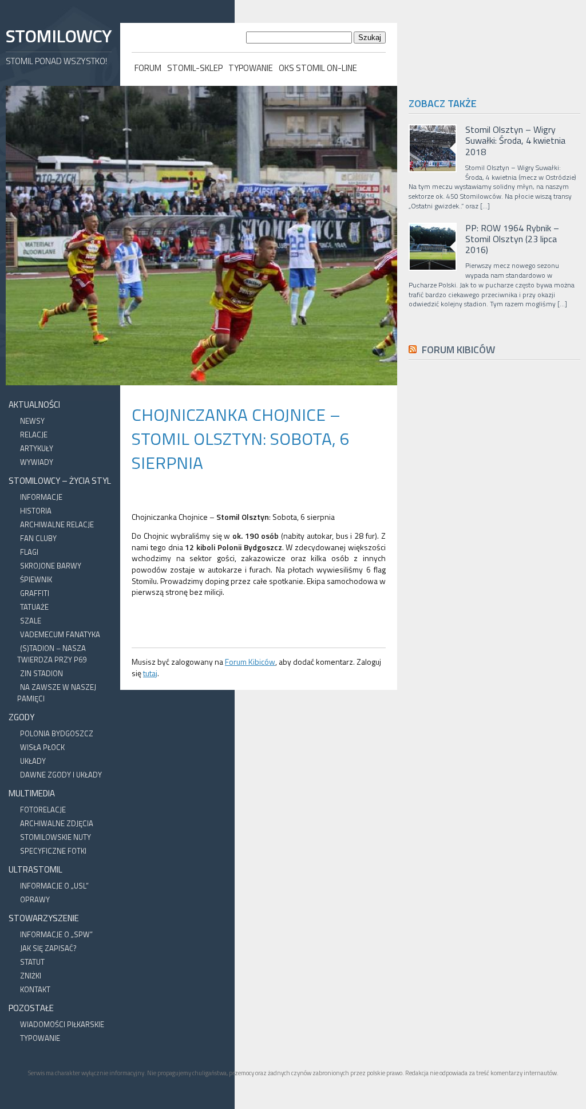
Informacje (41, 497)
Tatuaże (34, 607)
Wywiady (36, 462)
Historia (36, 510)
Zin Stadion (41, 673)
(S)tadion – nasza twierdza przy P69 (51, 653)
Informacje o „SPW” (56, 934)
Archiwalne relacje (57, 524)
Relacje (33, 434)
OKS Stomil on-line (318, 67)
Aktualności (34, 404)
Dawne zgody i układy (61, 774)
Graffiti (34, 593)
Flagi (29, 552)
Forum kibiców (458, 349)
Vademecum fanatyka (60, 634)
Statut (32, 962)
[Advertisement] (494, 626)
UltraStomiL (35, 869)
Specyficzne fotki (53, 851)
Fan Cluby (38, 538)
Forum (147, 67)
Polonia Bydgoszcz (56, 733)
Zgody (21, 717)
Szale (30, 620)
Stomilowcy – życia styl (60, 480)
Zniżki (30, 975)
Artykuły (36, 448)
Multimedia (32, 793)
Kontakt (35, 989)
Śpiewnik (36, 579)
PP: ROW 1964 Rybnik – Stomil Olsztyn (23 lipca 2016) (512, 239)
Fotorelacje (43, 809)
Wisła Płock (42, 747)
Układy (33, 761)
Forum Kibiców (250, 662)
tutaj (150, 673)
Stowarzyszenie (44, 918)
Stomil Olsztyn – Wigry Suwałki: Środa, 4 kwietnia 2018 (515, 140)
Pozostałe (31, 1008)
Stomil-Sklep (195, 67)
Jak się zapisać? (48, 948)
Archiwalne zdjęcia (56, 823)
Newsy (32, 421)
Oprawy (35, 899)
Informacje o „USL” (54, 885)
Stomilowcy (58, 36)
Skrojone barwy (50, 565)
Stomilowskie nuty (55, 837)
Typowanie (250, 67)
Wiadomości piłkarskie (62, 1024)
